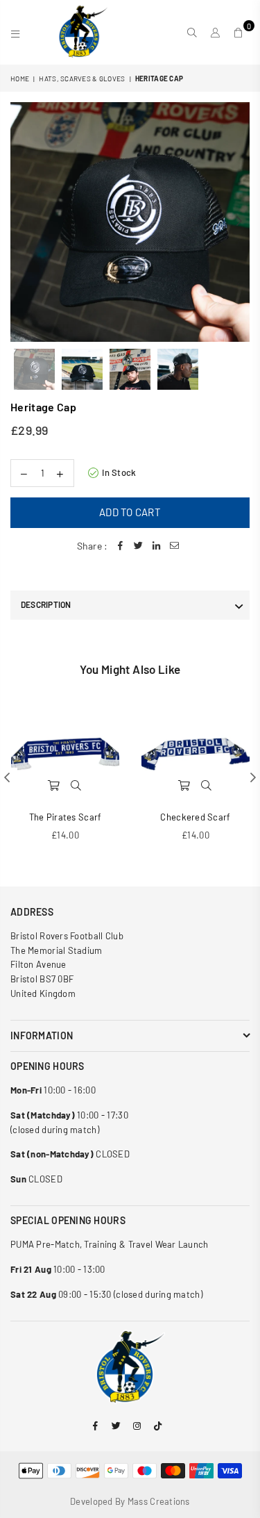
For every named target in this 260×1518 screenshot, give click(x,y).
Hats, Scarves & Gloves (82, 78)
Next (239, 221)
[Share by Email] (174, 546)
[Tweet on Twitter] (138, 546)
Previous (20, 221)
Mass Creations (159, 1501)
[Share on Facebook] (120, 546)
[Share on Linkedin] (156, 546)
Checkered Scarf (195, 817)
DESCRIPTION (46, 604)
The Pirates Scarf (65, 817)
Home (19, 78)
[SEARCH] (192, 32)
